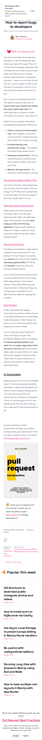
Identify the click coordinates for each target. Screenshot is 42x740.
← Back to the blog (12, 562)
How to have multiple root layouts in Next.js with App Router (20, 688)
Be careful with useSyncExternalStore (19, 649)
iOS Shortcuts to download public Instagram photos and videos (18, 593)
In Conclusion (12, 374)
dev (5, 541)
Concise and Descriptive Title (20, 180)
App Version (10, 305)
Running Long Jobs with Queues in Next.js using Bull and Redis (20, 668)
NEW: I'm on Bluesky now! (23, 51)
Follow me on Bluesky (24, 39)
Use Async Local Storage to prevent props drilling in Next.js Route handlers (20, 631)
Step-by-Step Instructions (19, 205)
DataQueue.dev (13, 515)
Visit (32, 11)
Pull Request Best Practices (16, 438)
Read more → (10, 602)
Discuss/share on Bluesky (14, 530)
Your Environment (14, 244)
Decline (26, 736)
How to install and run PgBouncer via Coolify (18, 613)
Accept (16, 736)
